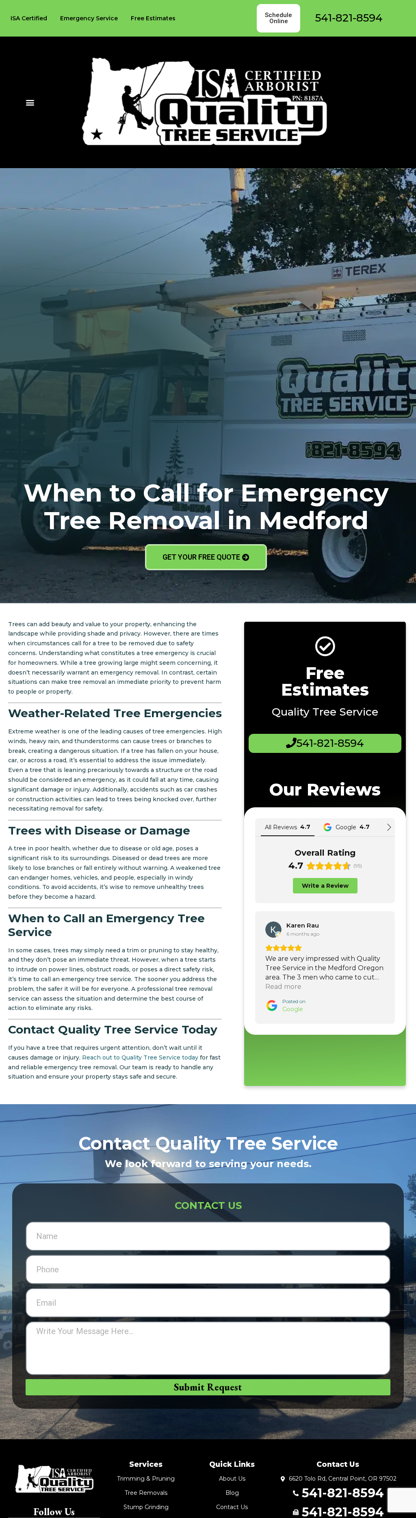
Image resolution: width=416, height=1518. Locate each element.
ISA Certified (29, 18)
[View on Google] (273, 929)
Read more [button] (283, 986)
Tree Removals (146, 1492)
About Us (232, 1478)
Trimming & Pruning (146, 1478)
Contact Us (232, 1507)
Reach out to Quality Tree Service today (140, 1057)
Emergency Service (89, 18)
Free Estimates (153, 18)
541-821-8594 (349, 17)
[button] (30, 102)
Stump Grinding (146, 1507)
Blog (232, 1492)
